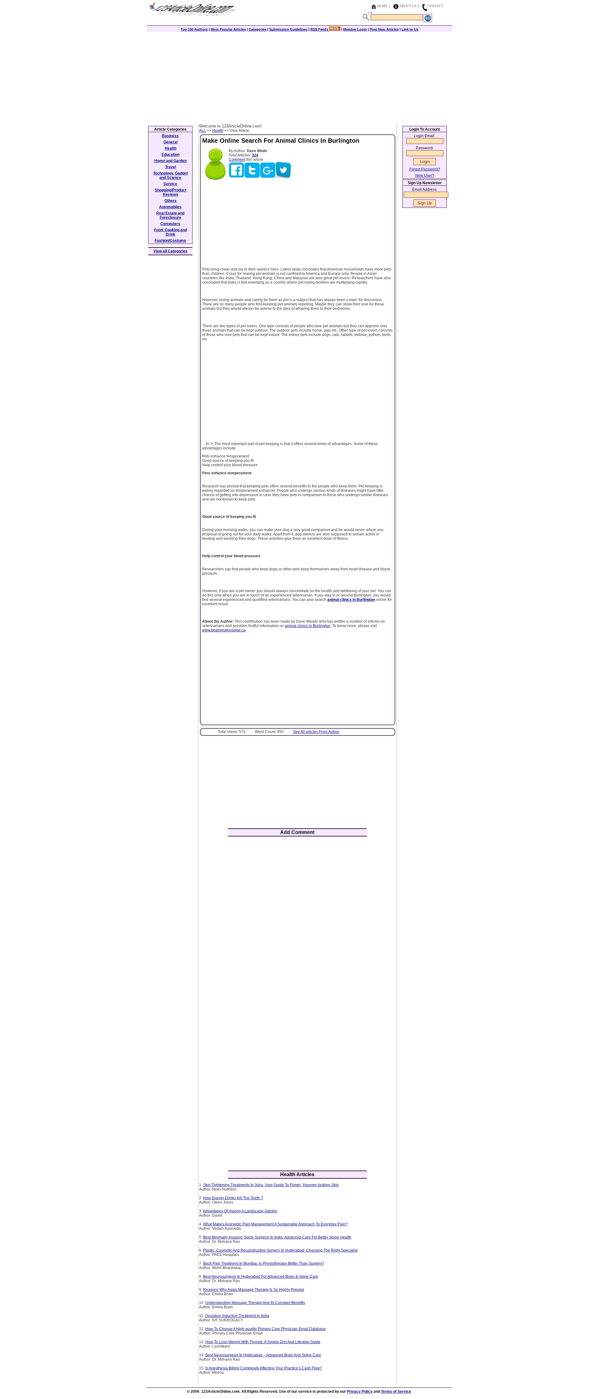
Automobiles (170, 207)
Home (382, 6)
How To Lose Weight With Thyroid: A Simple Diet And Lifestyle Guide (262, 1342)
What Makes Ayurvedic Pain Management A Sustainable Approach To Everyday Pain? (275, 1224)
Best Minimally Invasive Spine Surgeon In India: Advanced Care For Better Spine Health (277, 1237)
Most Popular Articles (228, 29)
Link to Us (410, 29)
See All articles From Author (316, 732)
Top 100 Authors (194, 29)
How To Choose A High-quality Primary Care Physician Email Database (265, 1329)
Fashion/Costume (170, 240)
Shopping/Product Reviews (170, 192)
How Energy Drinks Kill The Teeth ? (233, 1198)
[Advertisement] (299, 77)
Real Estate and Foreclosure (170, 215)
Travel (170, 167)
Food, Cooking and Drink (170, 232)
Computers (170, 224)
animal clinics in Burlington (307, 626)
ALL (202, 130)
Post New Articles (384, 29)
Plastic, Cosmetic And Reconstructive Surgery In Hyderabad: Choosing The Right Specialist (280, 1250)
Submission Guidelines (288, 29)
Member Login (355, 29)
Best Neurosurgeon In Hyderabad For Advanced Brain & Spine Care (260, 1276)
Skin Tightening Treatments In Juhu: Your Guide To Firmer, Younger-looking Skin (271, 1185)
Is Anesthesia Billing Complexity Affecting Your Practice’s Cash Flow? (263, 1368)
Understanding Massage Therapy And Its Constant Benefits (255, 1303)
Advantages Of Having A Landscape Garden (240, 1211)
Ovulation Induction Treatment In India (237, 1316)
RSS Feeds (319, 29)
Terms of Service (396, 1391)
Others (170, 201)
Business (170, 136)
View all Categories (170, 251)
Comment (237, 159)
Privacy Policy (360, 1391)
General (170, 142)
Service (170, 184)
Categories (257, 29)
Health (217, 130)
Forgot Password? (424, 169)
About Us (407, 6)
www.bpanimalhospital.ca (224, 630)
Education (170, 154)
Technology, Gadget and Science (170, 175)
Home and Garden (170, 161)
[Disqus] (297, 923)
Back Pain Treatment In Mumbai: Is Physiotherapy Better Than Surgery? (263, 1263)
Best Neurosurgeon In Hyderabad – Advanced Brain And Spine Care (263, 1355)
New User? (424, 175)
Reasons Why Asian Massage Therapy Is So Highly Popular (253, 1289)
